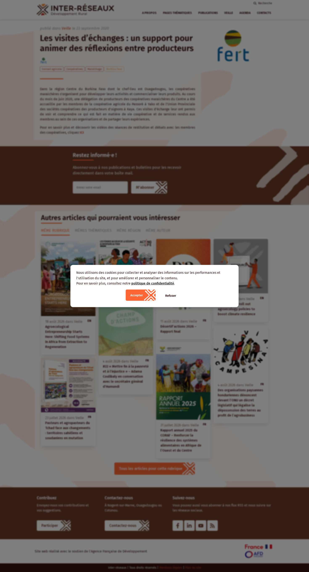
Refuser (170, 295)
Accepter (136, 295)
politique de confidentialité (152, 283)
